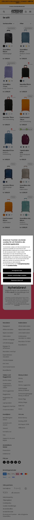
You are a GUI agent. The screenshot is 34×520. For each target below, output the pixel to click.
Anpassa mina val (17, 280)
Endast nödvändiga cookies (17, 275)
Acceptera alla (17, 270)
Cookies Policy (12, 265)
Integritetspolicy (23, 264)
